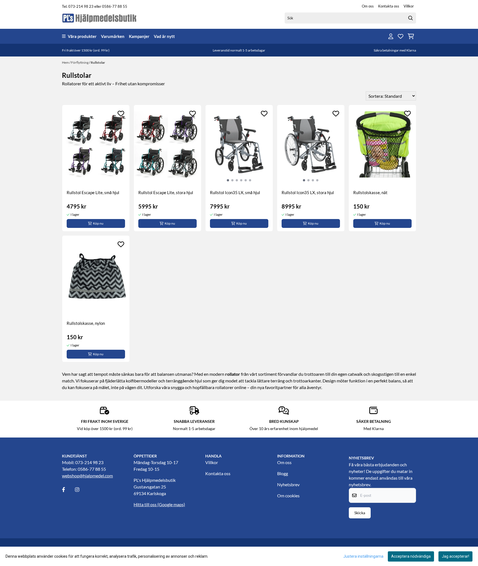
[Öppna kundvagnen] (411, 36)
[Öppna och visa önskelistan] (401, 36)
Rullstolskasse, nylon (86, 323)
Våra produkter (82, 36)
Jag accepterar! (455, 556)
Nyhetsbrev (288, 484)
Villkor (409, 6)
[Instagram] (81, 489)
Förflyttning (80, 62)
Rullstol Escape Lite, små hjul (93, 192)
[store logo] (99, 18)
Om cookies (288, 495)
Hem (65, 62)
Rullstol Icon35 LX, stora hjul (308, 192)
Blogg (282, 473)
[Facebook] (68, 489)
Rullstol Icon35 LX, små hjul (235, 192)
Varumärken (112, 36)
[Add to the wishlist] (121, 113)
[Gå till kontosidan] (391, 36)
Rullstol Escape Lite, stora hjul (165, 192)
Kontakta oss (388, 6)
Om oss (368, 6)
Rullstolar (98, 62)
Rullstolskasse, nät (370, 192)
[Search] (410, 18)
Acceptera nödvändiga (411, 556)
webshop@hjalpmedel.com (87, 475)
